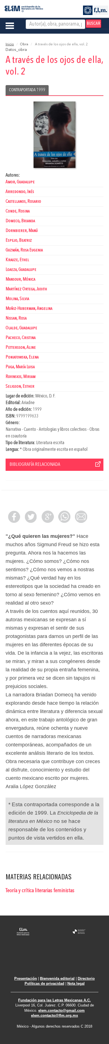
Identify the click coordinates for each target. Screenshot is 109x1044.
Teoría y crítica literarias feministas (40, 891)
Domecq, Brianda (20, 221)
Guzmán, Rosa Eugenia (24, 250)
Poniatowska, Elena (22, 357)
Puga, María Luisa (20, 367)
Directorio (86, 978)
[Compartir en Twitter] (30, 516)
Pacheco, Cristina (20, 337)
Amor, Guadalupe (20, 182)
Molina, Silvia (17, 298)
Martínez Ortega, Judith (26, 289)
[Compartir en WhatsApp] (64, 516)
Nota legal (76, 983)
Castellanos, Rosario (23, 201)
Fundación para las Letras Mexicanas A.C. (54, 1000)
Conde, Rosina (18, 211)
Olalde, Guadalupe (21, 328)
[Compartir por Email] (81, 516)
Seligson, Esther (20, 386)
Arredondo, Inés (20, 191)
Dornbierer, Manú (22, 230)
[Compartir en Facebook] (14, 516)
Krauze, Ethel (17, 260)
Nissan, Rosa (16, 318)
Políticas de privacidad (44, 983)
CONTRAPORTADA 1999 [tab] (27, 90)
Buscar (93, 23)
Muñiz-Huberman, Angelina (29, 308)
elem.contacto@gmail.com (61, 1010)
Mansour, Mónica (20, 279)
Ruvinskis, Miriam (20, 376)
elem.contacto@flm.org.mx (54, 1015)
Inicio (10, 44)
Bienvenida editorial (57, 978)
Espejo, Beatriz (19, 240)
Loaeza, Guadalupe (21, 269)
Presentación (25, 978)
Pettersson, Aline (21, 347)
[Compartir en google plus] (47, 516)
